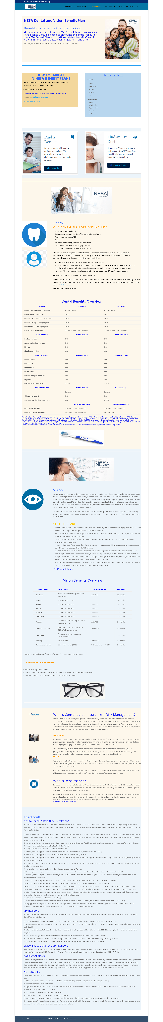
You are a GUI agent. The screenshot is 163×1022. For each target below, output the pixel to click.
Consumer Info (109, 7)
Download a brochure (32, 101)
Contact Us (129, 7)
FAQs (120, 7)
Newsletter (81, 7)
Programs (95, 7)
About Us (68, 7)
